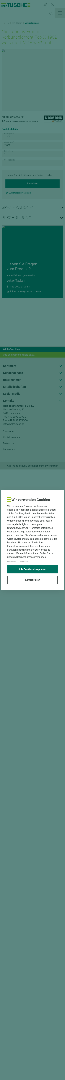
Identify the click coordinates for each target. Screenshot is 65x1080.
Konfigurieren (32, 579)
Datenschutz (24, 561)
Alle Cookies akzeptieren (32, 569)
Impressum (11, 561)
